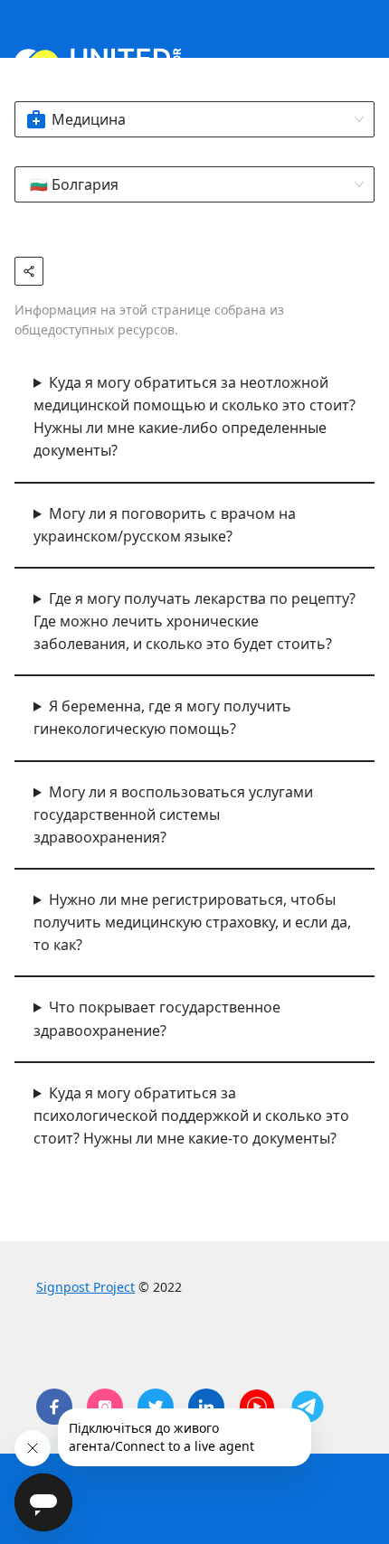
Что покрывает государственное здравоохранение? (156, 1018)
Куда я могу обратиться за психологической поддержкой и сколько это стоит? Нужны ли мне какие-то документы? (191, 1115)
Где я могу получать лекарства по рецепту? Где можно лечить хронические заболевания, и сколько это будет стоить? (194, 621)
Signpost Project (85, 1286)
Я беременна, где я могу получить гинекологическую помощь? (162, 717)
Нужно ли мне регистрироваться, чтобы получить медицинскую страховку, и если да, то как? (192, 922)
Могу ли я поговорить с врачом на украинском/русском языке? (164, 525)
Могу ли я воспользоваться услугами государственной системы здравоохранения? (173, 814)
